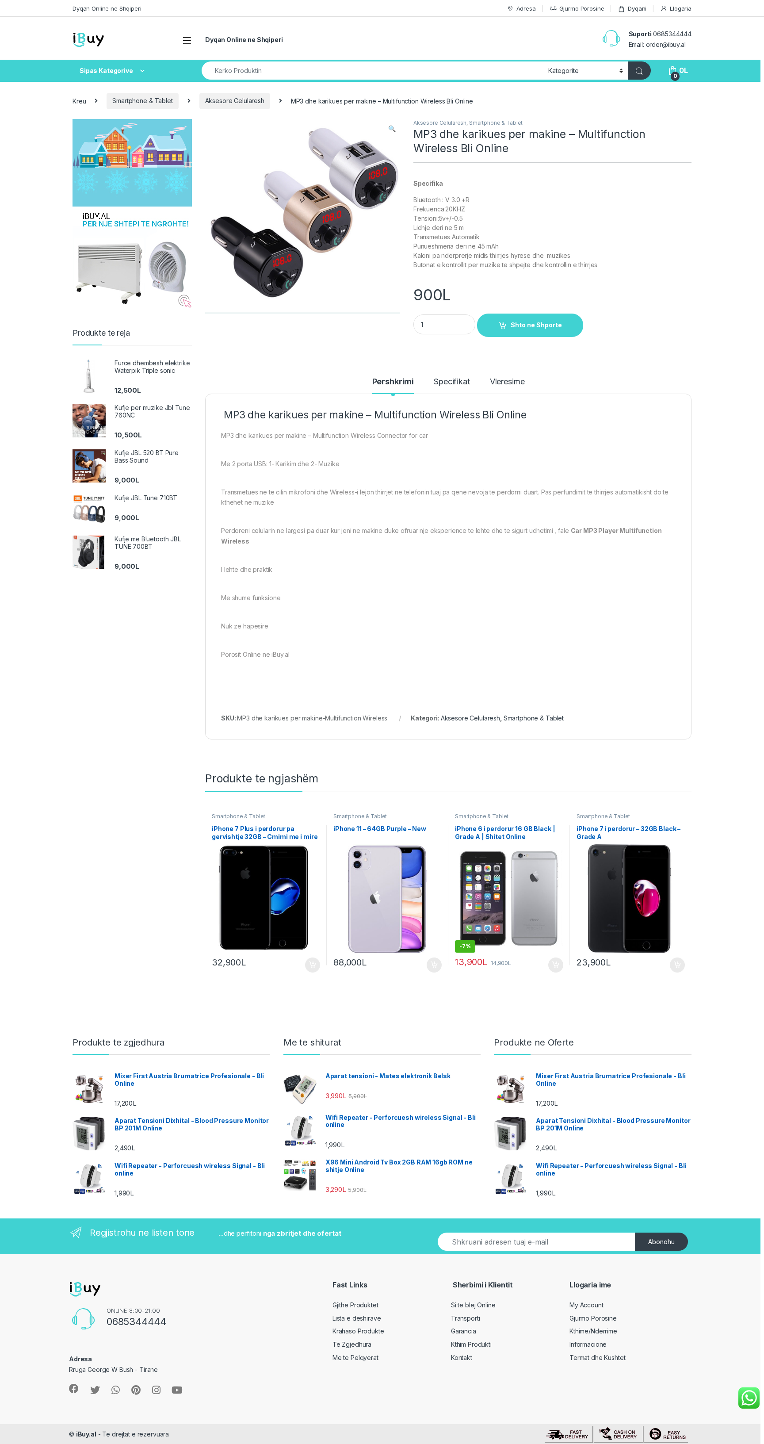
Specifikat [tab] (452, 382)
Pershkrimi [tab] (393, 382)
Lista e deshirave (356, 1318)
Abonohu (661, 1241)
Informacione (588, 1344)
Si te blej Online (473, 1305)
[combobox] (372, 70)
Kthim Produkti (471, 1344)
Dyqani (637, 8)
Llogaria (680, 8)
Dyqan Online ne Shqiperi (107, 8)
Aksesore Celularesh (234, 100)
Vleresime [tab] (507, 382)
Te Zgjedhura (351, 1344)
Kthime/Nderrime (593, 1331)
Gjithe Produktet (355, 1305)
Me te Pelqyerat (355, 1357)
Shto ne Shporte (536, 325)
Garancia (463, 1331)
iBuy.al (86, 1434)
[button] (392, 128)
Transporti (465, 1318)
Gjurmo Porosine (581, 8)
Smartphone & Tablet (142, 100)
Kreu (79, 100)
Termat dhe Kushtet (597, 1357)
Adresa (526, 8)
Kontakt (461, 1357)
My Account (586, 1305)
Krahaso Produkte (358, 1331)
